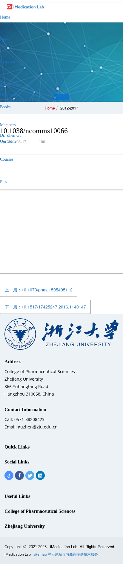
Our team (8, 141)
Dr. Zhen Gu (10, 135)
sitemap (40, 554)
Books (5, 107)
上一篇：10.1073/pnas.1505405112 (39, 290)
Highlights (9, 95)
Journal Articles (13, 101)
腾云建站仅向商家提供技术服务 (73, 554)
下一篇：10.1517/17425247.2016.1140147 (45, 307)
